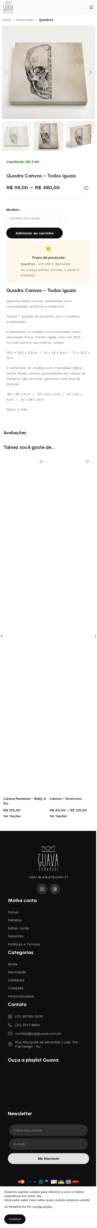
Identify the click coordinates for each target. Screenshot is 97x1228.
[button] (6, 72)
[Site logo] (8, 7)
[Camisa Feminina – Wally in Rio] (25, 624)
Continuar (15, 1219)
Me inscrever (48, 1159)
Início (6, 20)
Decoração (25, 20)
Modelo (12, 210)
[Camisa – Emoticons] (72, 624)
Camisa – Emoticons (66, 799)
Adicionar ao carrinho (35, 233)
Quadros (46, 20)
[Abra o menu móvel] (91, 7)
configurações (42, 1207)
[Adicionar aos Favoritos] (86, 188)
